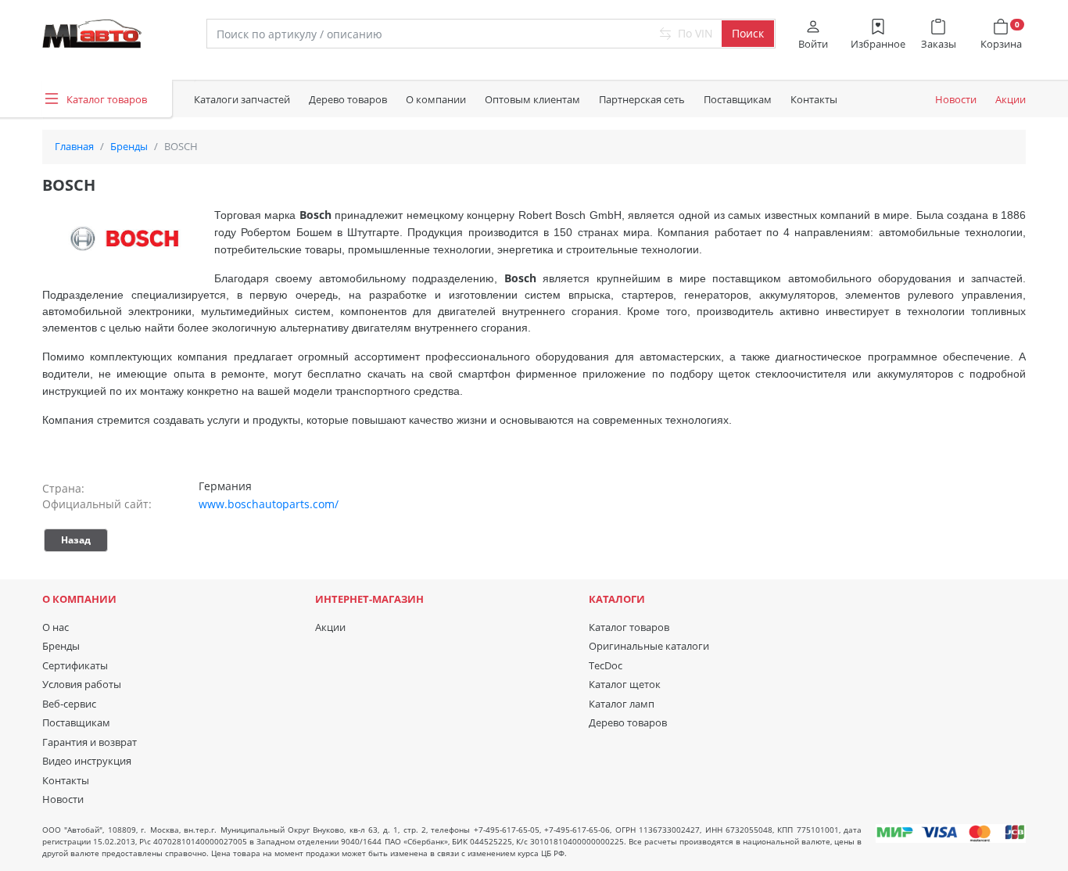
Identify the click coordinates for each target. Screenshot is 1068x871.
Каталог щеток (625, 684)
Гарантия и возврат (89, 742)
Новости (956, 99)
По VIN (694, 33)
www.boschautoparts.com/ (269, 503)
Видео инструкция (86, 761)
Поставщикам (738, 99)
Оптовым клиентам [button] (532, 99)
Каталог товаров (629, 627)
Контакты (813, 99)
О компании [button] (436, 99)
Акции (1010, 99)
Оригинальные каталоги (649, 646)
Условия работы (81, 684)
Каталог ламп (621, 704)
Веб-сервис (69, 704)
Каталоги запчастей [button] (242, 99)
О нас (55, 627)
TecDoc (605, 665)
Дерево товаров (348, 99)
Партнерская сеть (642, 99)
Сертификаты (75, 665)
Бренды (129, 146)
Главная (74, 146)
